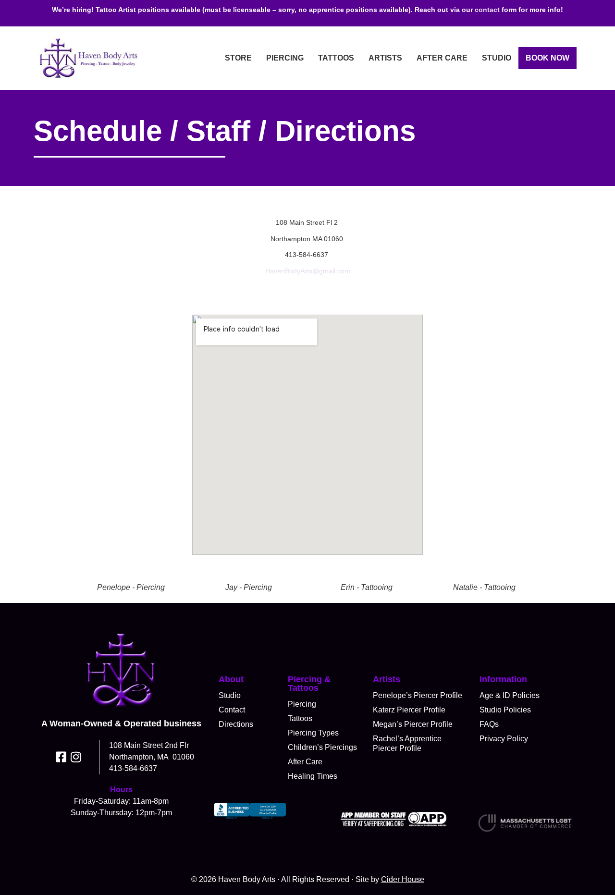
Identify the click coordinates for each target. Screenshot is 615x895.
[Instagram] (76, 757)
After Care (442, 58)
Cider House (402, 879)
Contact (232, 710)
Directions (236, 724)
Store (238, 58)
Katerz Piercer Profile (409, 710)
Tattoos (336, 58)
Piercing (285, 58)
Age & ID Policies (510, 695)
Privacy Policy (504, 739)
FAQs (489, 724)
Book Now (547, 58)
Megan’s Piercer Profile (413, 724)
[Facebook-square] (61, 757)
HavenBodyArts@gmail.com (307, 271)
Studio (496, 58)
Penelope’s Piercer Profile (417, 695)
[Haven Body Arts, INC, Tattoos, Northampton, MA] (250, 819)
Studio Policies (505, 710)
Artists (385, 58)
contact (487, 9)
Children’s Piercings (322, 747)
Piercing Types (313, 733)
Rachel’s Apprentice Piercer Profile (407, 743)
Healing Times (312, 776)
